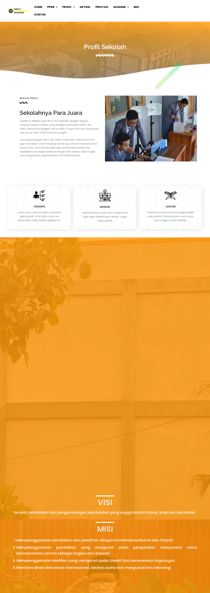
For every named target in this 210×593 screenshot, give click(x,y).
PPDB (50, 7)
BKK (136, 7)
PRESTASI (101, 7)
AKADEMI (119, 7)
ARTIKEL (85, 7)
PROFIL (67, 7)
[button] (52, 7)
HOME (38, 7)
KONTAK (40, 14)
